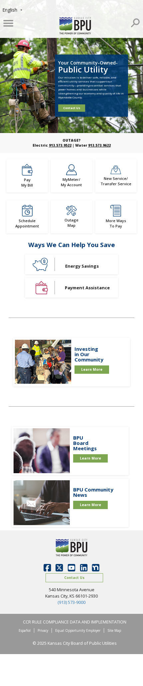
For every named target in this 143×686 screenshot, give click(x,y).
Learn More (91, 369)
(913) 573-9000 (71, 602)
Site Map (114, 630)
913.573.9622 (99, 145)
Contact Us (71, 108)
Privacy (43, 630)
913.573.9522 (60, 145)
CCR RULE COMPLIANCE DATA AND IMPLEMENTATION (74, 622)
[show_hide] (135, 21)
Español (25, 630)
